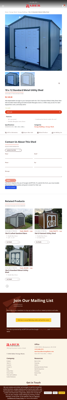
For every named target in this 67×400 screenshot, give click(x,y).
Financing (36, 363)
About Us (9, 363)
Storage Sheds (13, 12)
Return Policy (37, 373)
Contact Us (9, 367)
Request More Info (28, 132)
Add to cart (9, 112)
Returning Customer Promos (41, 367)
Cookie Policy (10, 371)
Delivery (36, 365)
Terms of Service (55, 329)
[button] (59, 83)
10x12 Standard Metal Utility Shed (16, 271)
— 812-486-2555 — (33, 2)
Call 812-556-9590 (11, 150)
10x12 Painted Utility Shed (45, 233)
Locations (9, 365)
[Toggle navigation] (3, 6)
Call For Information (12, 132)
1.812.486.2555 (39, 349)
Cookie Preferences (11, 377)
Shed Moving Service (39, 369)
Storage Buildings (22, 12)
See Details (9, 242)
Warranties (37, 371)
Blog (8, 369)
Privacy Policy (43, 329)
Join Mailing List (57, 132)
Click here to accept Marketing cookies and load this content (33, 320)
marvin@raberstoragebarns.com (44, 351)
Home (6, 12)
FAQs (35, 375)
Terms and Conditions (12, 375)
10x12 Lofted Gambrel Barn (16, 233)
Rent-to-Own (37, 361)
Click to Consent (10, 187)
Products (9, 361)
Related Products (43, 132)
